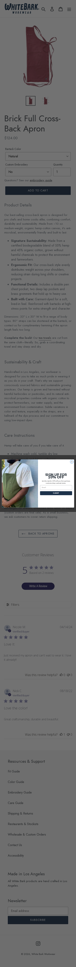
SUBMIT (56, 493)
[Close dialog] (71, 461)
